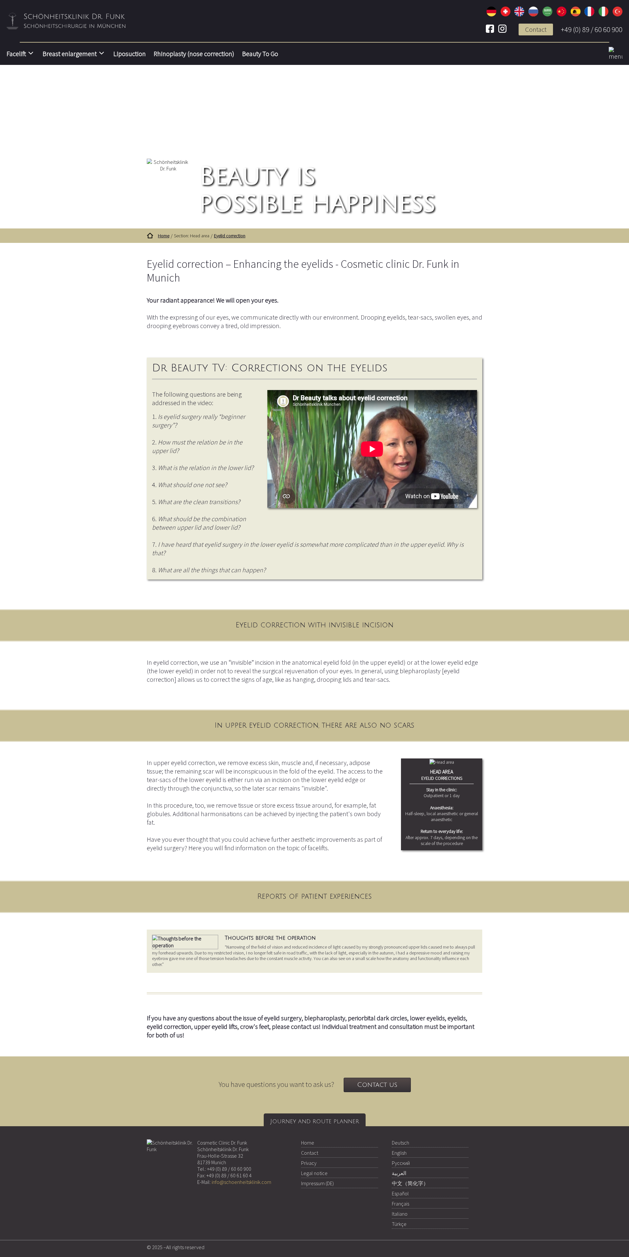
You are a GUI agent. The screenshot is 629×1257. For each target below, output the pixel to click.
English (399, 1152)
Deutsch (400, 1142)
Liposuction (129, 53)
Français (400, 1203)
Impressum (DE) (317, 1183)
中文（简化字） (410, 1183)
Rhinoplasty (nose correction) (194, 53)
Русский (401, 1163)
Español (400, 1193)
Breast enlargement (70, 53)
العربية (399, 1173)
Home (307, 1142)
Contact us (377, 1085)
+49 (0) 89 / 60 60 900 (591, 29)
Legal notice (314, 1173)
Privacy (308, 1163)
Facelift (16, 53)
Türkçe (399, 1224)
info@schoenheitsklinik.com (241, 1182)
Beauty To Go (260, 53)
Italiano (400, 1213)
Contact (535, 29)
